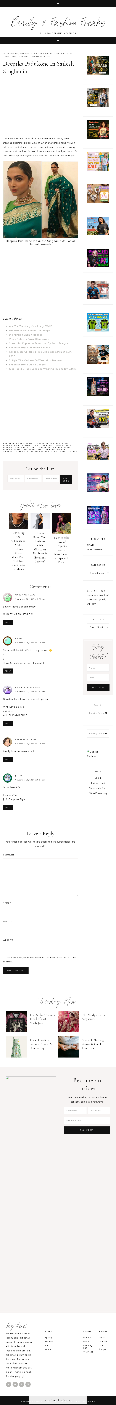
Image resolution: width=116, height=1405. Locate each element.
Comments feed (98, 788)
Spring (48, 1337)
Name (7, 903)
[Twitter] (15, 1384)
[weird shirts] (98, 266)
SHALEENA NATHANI (39, 451)
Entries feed (98, 783)
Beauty (87, 1337)
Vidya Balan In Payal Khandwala (29, 339)
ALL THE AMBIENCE (15, 715)
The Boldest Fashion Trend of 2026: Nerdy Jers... (42, 1019)
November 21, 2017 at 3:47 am (30, 691)
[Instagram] (28, 1384)
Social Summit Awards (64, 451)
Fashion (57, 54)
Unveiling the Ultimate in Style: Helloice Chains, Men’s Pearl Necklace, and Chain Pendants (18, 551)
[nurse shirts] (98, 202)
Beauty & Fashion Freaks (58, 24)
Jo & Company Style (14, 799)
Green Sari (35, 449)
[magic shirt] (98, 394)
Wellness (88, 1352)
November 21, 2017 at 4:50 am (30, 744)
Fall (46, 1345)
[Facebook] (9, 1384)
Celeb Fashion (10, 54)
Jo (16, 776)
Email (7, 921)
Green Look (20, 449)
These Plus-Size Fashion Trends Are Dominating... (42, 1044)
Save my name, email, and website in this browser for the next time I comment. (40, 959)
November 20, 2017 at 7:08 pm (30, 643)
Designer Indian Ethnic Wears (36, 54)
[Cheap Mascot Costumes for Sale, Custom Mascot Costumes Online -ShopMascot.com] (98, 756)
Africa (102, 1337)
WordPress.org (98, 793)
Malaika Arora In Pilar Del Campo (29, 330)
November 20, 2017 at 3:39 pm (30, 599)
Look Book (24, 57)
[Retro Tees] (98, 137)
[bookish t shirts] (98, 234)
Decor (86, 1341)
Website (8, 940)
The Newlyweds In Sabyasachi (93, 1017)
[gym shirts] (98, 362)
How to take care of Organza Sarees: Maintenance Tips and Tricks (61, 550)
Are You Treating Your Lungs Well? (30, 326)
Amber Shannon (24, 687)
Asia (101, 1345)
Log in (98, 777)
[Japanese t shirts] (98, 105)
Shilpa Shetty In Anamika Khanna (29, 347)
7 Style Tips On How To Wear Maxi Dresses (35, 360)
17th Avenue (88, 1402)
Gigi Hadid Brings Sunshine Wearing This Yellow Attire (43, 368)
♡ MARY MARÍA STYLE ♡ (18, 614)
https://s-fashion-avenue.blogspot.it (23, 663)
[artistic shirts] (98, 523)
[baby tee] (98, 330)
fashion (7, 449)
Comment (8, 855)
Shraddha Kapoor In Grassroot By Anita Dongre (38, 343)
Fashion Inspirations (26, 446)
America (103, 1341)
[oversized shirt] (98, 73)
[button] (58, 3)
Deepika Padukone (24, 448)
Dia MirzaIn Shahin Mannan (26, 334)
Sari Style (22, 451)
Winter (48, 1349)
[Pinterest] (22, 1384)
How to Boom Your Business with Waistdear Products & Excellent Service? (40, 547)
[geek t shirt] (98, 491)
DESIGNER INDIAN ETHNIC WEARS (53, 448)
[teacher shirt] (98, 170)
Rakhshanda (22, 739)
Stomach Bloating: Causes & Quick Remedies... (93, 1044)
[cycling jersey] (98, 427)
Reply (8, 622)
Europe (102, 1349)
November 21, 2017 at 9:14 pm (30, 780)
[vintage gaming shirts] (98, 298)
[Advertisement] (40, 106)
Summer (49, 1341)
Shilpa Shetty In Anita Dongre (27, 364)
